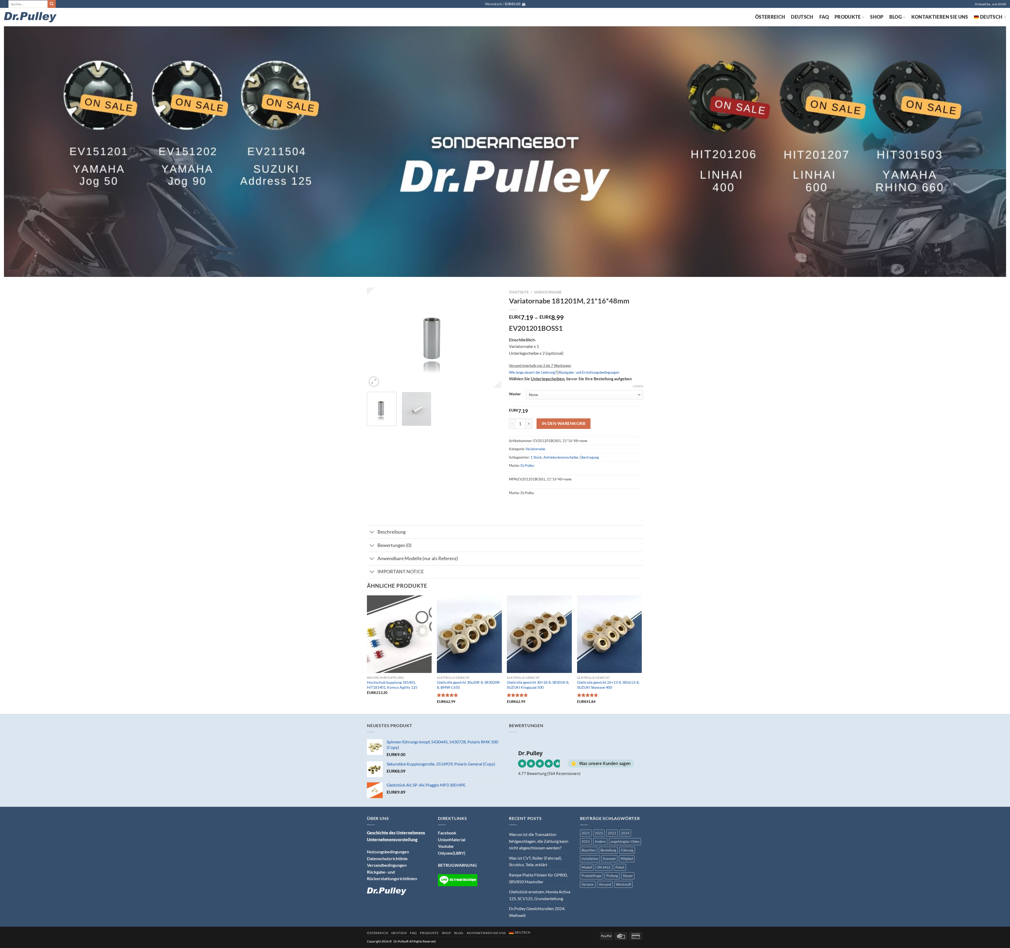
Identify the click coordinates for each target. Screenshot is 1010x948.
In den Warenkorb (563, 423)
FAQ (824, 17)
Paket (619, 867)
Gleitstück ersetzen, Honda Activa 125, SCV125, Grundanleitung (539, 895)
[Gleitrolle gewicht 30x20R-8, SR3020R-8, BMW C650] (469, 634)
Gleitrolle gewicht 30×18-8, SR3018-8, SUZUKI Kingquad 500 (538, 685)
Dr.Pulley (527, 465)
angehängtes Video (624, 841)
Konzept (609, 858)
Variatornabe (548, 292)
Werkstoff (623, 884)
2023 (612, 833)
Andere (600, 841)
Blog (895, 17)
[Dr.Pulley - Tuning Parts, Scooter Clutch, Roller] (30, 17)
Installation (590, 858)
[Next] (492, 338)
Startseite (519, 292)
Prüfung (612, 876)
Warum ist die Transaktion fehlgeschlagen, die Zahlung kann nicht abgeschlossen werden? (538, 841)
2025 (586, 841)
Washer (515, 394)
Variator (588, 884)
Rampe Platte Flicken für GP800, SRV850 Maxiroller (538, 878)
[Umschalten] (372, 532)
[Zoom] (374, 382)
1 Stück (536, 457)
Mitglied (626, 858)
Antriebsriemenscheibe (560, 457)
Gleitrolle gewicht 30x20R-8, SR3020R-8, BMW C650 (469, 685)
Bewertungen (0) (394, 545)
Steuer (628, 876)
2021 (586, 833)
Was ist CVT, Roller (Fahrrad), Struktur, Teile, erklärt (535, 861)
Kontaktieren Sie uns (939, 17)
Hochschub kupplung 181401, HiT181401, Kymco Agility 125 (392, 685)
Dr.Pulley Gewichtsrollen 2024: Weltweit (537, 912)
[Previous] (376, 338)
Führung (627, 850)
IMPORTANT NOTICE (400, 571)
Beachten (589, 850)
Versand (605, 884)
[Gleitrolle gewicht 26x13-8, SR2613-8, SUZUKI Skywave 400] (609, 634)
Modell (587, 867)
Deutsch (802, 17)
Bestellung (608, 850)
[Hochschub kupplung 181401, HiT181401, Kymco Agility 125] (399, 634)
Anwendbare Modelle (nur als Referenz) (417, 558)
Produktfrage (592, 876)
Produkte (848, 17)
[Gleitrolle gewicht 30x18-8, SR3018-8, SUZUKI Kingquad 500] (539, 634)
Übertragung (589, 457)
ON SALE (604, 867)
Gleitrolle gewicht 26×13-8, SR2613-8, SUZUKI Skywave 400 (608, 685)
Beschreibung (391, 532)
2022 (599, 833)
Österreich (770, 17)
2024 (625, 833)
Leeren (638, 386)
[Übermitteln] (51, 4)
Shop (876, 17)
